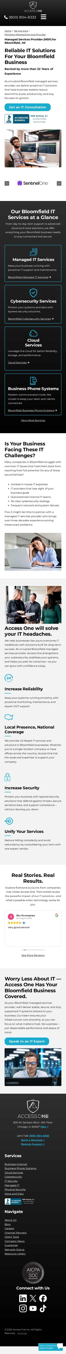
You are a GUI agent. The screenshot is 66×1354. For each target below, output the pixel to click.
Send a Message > (33, 1140)
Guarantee (11, 1245)
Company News (15, 1241)
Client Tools (12, 1236)
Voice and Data (14, 1193)
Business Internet (16, 1164)
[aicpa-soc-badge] (33, 1262)
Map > (45, 1126)
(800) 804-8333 (22, 17)
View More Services (33, 420)
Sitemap (22, 1333)
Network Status (14, 1249)
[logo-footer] (33, 2)
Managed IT (12, 1185)
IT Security (11, 1181)
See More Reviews (33, 955)
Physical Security (15, 1189)
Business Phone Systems (20, 1168)
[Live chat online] (50, 1347)
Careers (9, 1228)
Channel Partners (16, 1232)
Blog (7, 1224)
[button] (7, 183)
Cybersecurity (13, 1176)
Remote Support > (33, 1144)
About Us (10, 1220)
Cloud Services (17, 362)
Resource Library (15, 1253)
